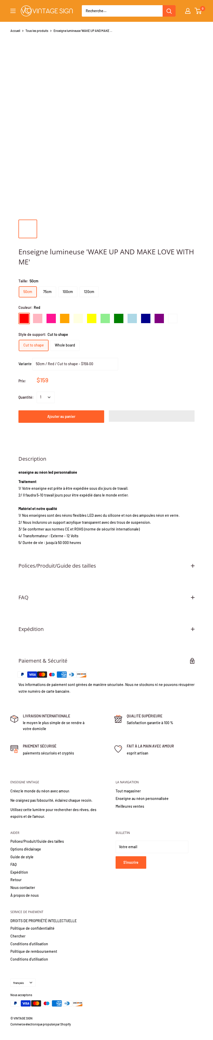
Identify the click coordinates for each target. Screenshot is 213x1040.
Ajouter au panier (61, 416)
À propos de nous (24, 895)
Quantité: (26, 397)
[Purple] (159, 318)
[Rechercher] (169, 11)
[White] (172, 318)
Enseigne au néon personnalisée (142, 798)
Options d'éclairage (25, 849)
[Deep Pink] (51, 318)
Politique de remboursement (33, 951)
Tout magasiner (128, 791)
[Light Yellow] (78, 318)
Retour (16, 880)
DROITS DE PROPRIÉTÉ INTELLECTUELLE (43, 921)
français (18, 982)
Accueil (15, 30)
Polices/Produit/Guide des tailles (37, 841)
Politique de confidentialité (32, 928)
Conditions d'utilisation (29, 944)
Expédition (19, 872)
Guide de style (22, 857)
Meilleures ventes (130, 806)
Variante (25, 363)
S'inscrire (130, 862)
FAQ (13, 864)
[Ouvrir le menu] (13, 11)
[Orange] (64, 318)
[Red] (24, 318)
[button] (152, 416)
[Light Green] (105, 318)
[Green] (118, 318)
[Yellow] (91, 318)
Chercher (17, 936)
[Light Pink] (37, 318)
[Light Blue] (132, 318)
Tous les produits (36, 30)
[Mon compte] (187, 11)
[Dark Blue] (145, 318)
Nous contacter (22, 887)
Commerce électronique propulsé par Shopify (40, 1024)
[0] (198, 11)
